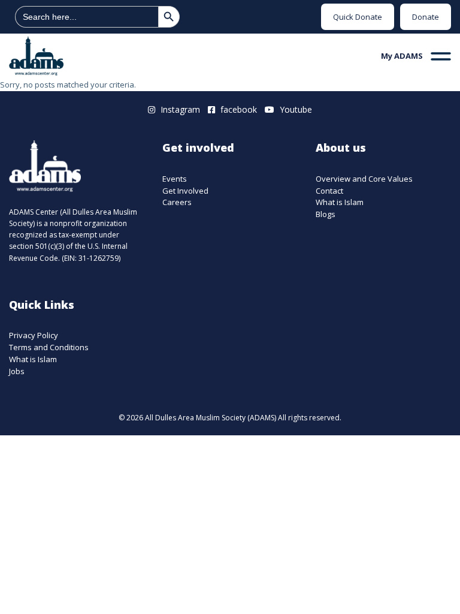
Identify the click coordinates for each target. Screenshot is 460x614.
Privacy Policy (33, 335)
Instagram (179, 109)
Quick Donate (357, 16)
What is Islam (340, 202)
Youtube (294, 109)
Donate (425, 16)
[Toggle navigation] (441, 56)
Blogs (325, 214)
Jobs (17, 371)
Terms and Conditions (49, 347)
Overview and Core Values (364, 179)
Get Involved (185, 191)
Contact (329, 191)
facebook (237, 109)
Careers (177, 202)
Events (174, 179)
